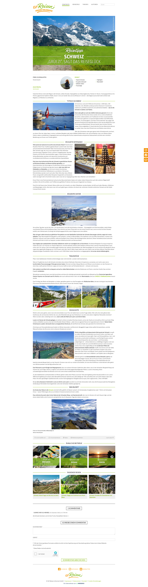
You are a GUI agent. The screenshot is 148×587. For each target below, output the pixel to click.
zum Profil (37, 87)
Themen (85, 4)
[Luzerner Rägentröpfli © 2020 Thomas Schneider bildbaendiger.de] (105, 159)
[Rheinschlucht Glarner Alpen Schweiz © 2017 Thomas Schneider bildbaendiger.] (49, 297)
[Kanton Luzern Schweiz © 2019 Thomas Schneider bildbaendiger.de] (53, 116)
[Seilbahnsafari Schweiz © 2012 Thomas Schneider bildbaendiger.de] (74, 211)
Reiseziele (76, 4)
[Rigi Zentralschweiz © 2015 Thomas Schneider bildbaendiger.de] (98, 297)
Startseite (65, 4)
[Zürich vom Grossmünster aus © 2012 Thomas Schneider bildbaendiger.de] (53, 345)
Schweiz (51, 390)
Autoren (94, 4)
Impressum (68, 581)
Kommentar (38, 527)
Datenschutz (77, 581)
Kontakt (84, 581)
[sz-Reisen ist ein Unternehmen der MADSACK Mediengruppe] (74, 583)
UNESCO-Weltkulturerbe (102, 276)
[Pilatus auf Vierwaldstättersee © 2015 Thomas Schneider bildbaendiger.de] (74, 414)
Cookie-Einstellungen (94, 581)
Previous (36, 457)
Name (35, 537)
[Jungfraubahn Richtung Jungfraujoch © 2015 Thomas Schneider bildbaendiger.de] (74, 297)
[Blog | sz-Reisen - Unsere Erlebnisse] (44, 8)
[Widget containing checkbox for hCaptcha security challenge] (46, 554)
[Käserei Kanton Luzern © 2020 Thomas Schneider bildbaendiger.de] (85, 159)
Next (112, 457)
